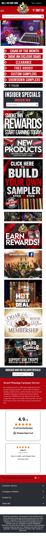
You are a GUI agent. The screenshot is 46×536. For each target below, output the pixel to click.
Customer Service (9, 486)
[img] (23, 424)
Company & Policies (10, 492)
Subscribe (6, 503)
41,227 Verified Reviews (23, 428)
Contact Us (6, 497)
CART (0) (40, 10)
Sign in (34, 3)
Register (39, 3)
